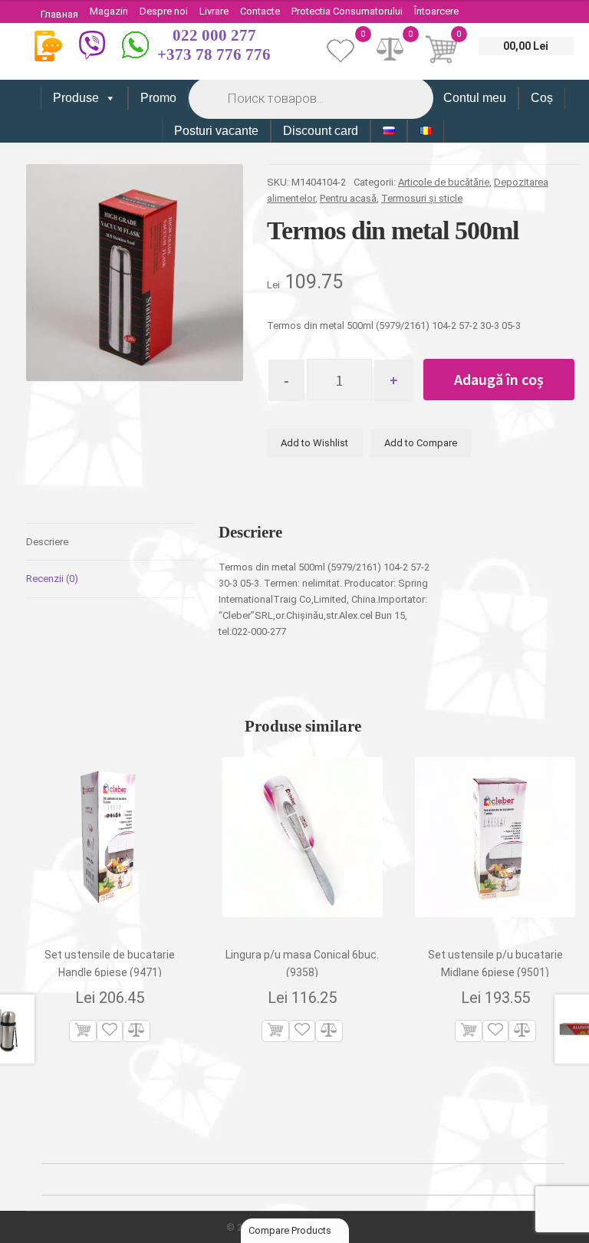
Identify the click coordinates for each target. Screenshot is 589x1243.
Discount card (320, 130)
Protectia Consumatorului (347, 11)
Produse (76, 97)
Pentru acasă (348, 198)
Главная (59, 14)
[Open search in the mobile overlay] (310, 98)
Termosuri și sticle (421, 198)
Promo (158, 97)
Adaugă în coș (499, 379)
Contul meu (474, 97)
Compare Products (291, 1230)
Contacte (260, 11)
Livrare (214, 11)
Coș (542, 97)
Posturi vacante (216, 130)
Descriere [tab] (47, 542)
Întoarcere (436, 11)
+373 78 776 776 (214, 54)
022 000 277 (214, 35)
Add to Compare (420, 443)
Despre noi (164, 11)
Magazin (109, 11)
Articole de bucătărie (443, 182)
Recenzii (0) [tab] (52, 578)
